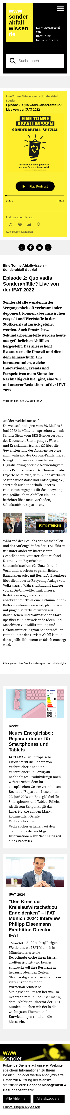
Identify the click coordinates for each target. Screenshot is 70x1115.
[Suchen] (13, 61)
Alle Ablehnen (16, 1098)
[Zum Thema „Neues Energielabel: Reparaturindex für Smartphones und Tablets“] (35, 703)
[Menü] (60, 9)
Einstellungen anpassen (21, 1107)
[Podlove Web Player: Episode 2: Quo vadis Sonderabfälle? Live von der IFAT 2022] (35, 150)
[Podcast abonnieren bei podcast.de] (38, 224)
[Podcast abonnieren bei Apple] (10, 224)
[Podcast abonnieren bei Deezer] (29, 224)
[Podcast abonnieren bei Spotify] (19, 224)
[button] (21, 247)
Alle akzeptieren (49, 1098)
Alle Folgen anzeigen (19, 232)
